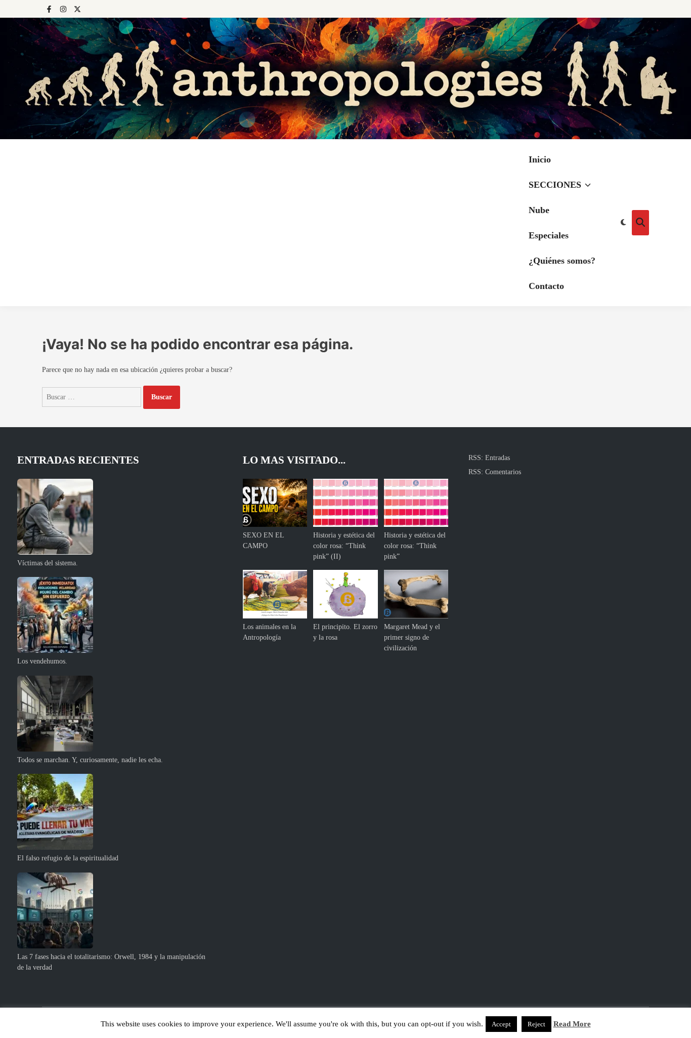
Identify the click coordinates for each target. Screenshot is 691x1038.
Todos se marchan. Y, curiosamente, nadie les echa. (90, 760)
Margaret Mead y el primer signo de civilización (412, 637)
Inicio (540, 159)
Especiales (549, 235)
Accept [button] (501, 1024)
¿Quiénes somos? (562, 261)
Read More (572, 1024)
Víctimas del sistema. (47, 563)
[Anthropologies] (345, 78)
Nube (539, 210)
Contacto (546, 286)
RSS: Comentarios (494, 472)
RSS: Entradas (489, 458)
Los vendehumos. (42, 661)
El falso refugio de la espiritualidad (67, 858)
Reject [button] (536, 1024)
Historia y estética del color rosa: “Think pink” (415, 545)
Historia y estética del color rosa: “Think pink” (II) (344, 545)
